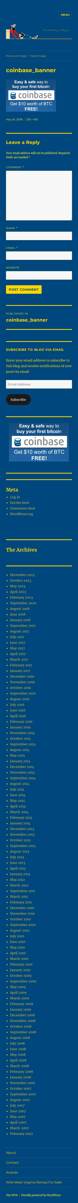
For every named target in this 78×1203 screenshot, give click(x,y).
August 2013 (19, 851)
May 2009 (18, 987)
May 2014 (17, 801)
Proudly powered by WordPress (41, 1195)
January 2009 (20, 1009)
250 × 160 (32, 119)
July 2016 (17, 705)
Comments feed (22, 508)
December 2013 (22, 829)
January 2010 (20, 970)
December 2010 (22, 908)
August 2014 (19, 784)
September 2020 (23, 603)
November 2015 (22, 733)
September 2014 (23, 778)
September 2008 (23, 1032)
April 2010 (18, 953)
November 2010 (22, 913)
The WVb (12, 1195)
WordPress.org (21, 514)
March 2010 (19, 959)
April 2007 (18, 1122)
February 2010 (21, 964)
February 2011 (21, 902)
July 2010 (17, 936)
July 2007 (17, 1105)
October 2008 (20, 1026)
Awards (12, 1172)
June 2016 (18, 710)
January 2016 (20, 727)
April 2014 (18, 806)
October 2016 (20, 688)
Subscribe (18, 400)
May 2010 (17, 947)
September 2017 (22, 626)
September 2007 (23, 1094)
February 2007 (21, 1134)
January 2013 (20, 874)
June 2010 (17, 942)
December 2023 (22, 575)
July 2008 (17, 1043)
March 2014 (19, 812)
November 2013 (22, 834)
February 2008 (21, 1072)
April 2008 (18, 1060)
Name (12, 228)
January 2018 (20, 620)
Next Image (38, 55)
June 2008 (18, 1049)
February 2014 (21, 818)
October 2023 (20, 580)
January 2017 (20, 671)
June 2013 (17, 863)
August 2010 (19, 930)
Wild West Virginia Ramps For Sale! (34, 1182)
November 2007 (22, 1083)
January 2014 (20, 823)
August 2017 (19, 631)
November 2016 (22, 682)
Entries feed (19, 503)
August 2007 (20, 1100)
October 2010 (20, 919)
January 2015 (20, 761)
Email (12, 248)
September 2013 (22, 846)
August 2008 (20, 1038)
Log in (15, 497)
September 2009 (23, 981)
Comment (15, 167)
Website (13, 267)
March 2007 (19, 1128)
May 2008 (18, 1055)
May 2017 (17, 648)
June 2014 (17, 795)
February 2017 (21, 665)
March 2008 (19, 1066)
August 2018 (19, 609)
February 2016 (21, 722)
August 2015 (19, 750)
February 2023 (21, 597)
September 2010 (23, 925)
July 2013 (17, 857)
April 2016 (18, 716)
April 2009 (18, 993)
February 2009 (21, 1004)
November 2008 (22, 1021)
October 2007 (20, 1088)
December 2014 (22, 767)
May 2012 (17, 880)
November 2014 (22, 772)
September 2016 (23, 693)
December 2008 (22, 1015)
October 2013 (20, 840)
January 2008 (20, 1077)
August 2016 (20, 699)
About (11, 1153)
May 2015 (17, 755)
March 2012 (19, 885)
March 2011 (19, 897)
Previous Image (16, 55)
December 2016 (22, 676)
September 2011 (22, 891)
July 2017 (17, 637)
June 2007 (18, 1111)
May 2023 (17, 586)
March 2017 (19, 659)
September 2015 (23, 744)
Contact (12, 1162)
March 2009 (19, 998)
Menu (65, 14)
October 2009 (21, 976)
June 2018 (17, 614)
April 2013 (18, 868)
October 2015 (20, 738)
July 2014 (17, 789)
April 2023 (18, 592)
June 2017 (17, 643)
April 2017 (18, 654)
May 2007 (17, 1117)
